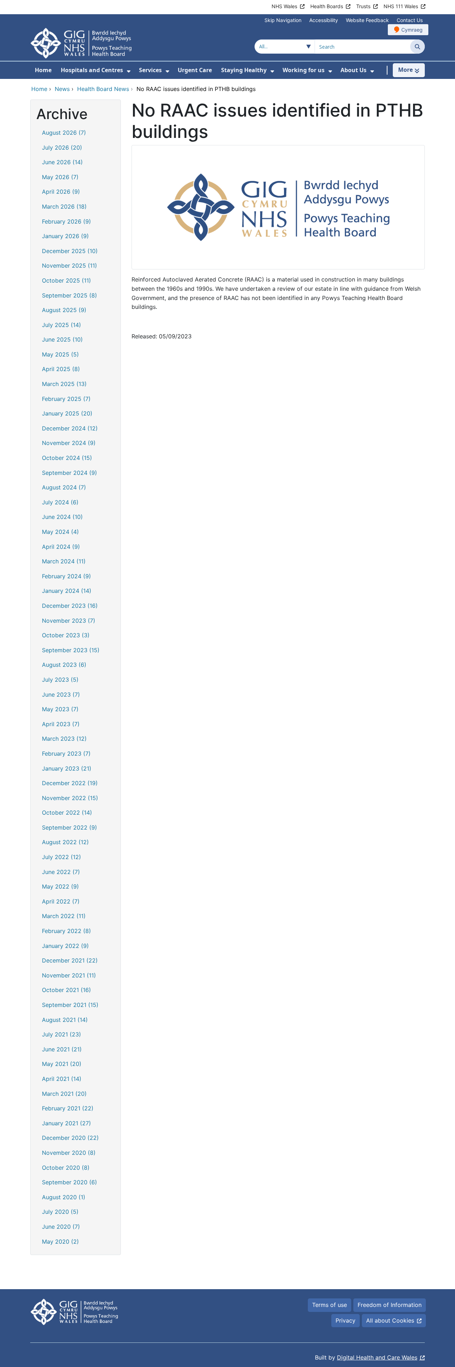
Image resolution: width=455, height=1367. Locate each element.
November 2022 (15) (70, 798)
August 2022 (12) (65, 842)
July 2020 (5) (60, 1211)
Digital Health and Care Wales (377, 1357)
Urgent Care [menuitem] (195, 70)
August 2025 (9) (64, 309)
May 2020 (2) (60, 1241)
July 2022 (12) (61, 857)
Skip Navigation (282, 20)
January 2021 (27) (66, 1123)
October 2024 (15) (67, 457)
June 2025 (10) (62, 339)
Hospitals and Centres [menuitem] (92, 70)
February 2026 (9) (66, 221)
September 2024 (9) (69, 472)
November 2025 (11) (69, 265)
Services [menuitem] (150, 70)
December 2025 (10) (70, 250)
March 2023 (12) (64, 738)
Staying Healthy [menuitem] (244, 70)
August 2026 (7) (64, 132)
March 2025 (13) (64, 383)
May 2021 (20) (61, 1063)
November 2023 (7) (68, 620)
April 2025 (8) (61, 368)
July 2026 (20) (62, 147)
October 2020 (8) (66, 1167)
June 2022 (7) (61, 871)
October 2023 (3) (66, 635)
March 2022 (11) (64, 916)
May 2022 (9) (60, 886)
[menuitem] (129, 71)
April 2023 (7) (61, 724)
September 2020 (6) (69, 1182)
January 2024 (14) (66, 590)
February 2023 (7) (66, 753)
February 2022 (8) (66, 930)
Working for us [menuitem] (304, 70)
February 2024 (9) (66, 576)
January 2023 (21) (66, 768)
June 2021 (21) (62, 1049)
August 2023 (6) (64, 664)
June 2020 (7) (61, 1226)
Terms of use (329, 1304)
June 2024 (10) (62, 516)
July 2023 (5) (60, 679)
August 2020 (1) (63, 1197)
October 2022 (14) (67, 812)
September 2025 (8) (69, 295)
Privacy (345, 1320)
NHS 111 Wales (401, 6)
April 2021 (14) (61, 1078)
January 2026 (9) (65, 236)
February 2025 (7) (66, 398)
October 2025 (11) (66, 280)
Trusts (363, 6)
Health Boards (326, 6)
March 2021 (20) (64, 1093)
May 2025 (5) (60, 354)
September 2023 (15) (71, 650)
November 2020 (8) (69, 1152)
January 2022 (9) (65, 945)
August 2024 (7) (64, 487)
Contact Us (410, 20)
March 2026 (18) (64, 206)
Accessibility (323, 20)
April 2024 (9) (61, 546)
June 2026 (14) (62, 162)
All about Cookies (390, 1320)
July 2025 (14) (61, 324)
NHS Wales (284, 6)
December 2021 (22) (70, 960)
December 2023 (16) (70, 605)
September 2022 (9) (69, 827)
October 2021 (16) (66, 989)
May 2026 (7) (60, 177)
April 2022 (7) (61, 901)
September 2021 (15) (70, 1004)
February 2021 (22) (67, 1108)
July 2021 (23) (61, 1034)
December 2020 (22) (70, 1137)
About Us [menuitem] (353, 70)
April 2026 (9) (61, 191)
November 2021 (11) (69, 975)
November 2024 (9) (69, 442)
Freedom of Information (390, 1304)
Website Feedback (367, 20)
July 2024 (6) (60, 502)
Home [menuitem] (43, 70)
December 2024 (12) (70, 428)
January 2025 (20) (67, 413)
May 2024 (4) (60, 531)
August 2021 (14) (65, 1019)
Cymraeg (412, 30)
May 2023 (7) (60, 709)
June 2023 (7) (61, 694)
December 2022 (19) (70, 783)
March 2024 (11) (64, 561)
